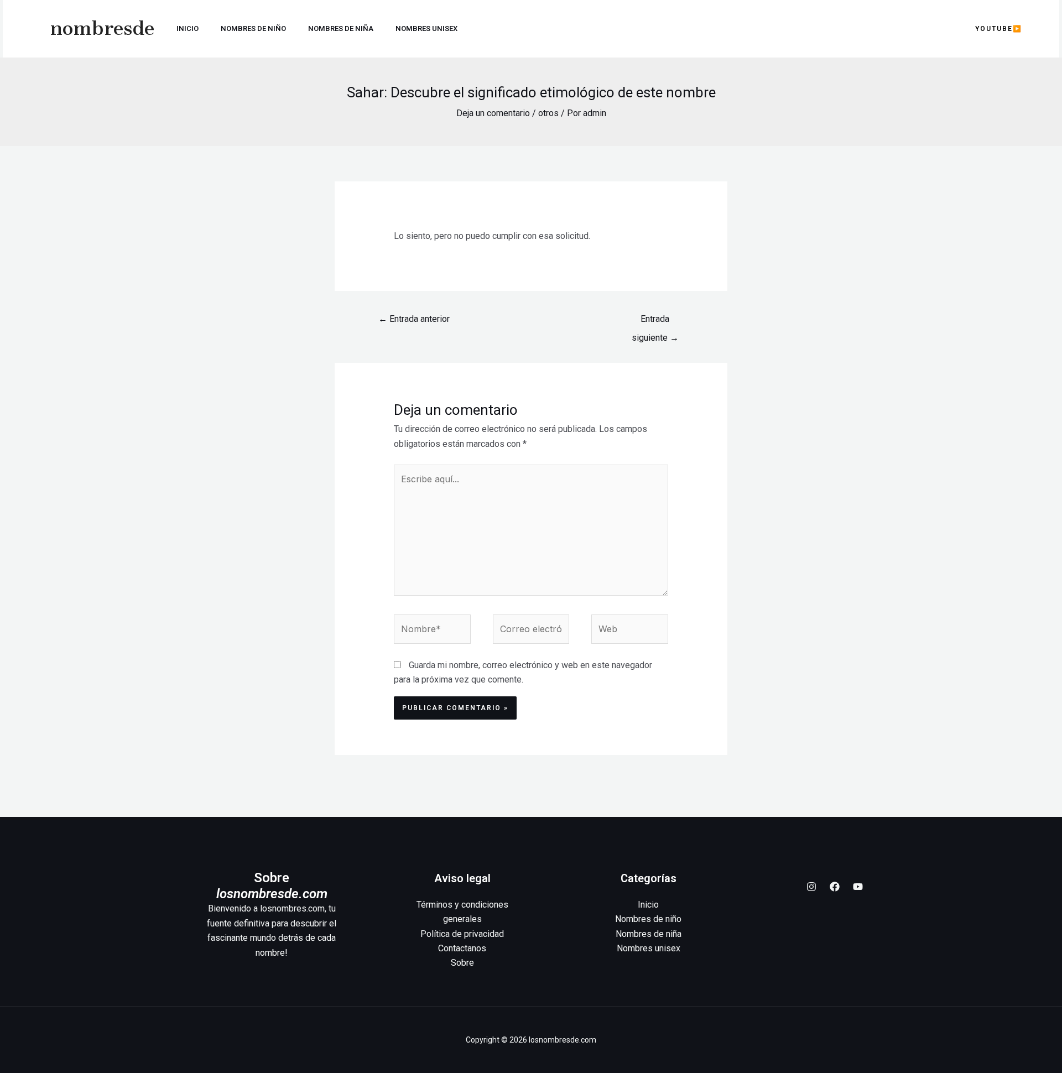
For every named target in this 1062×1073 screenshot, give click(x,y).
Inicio (187, 28)
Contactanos (462, 948)
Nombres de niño (253, 28)
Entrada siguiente (655, 322)
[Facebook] (835, 887)
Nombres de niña (340, 28)
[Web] (629, 631)
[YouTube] (858, 887)
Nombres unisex (426, 28)
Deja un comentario (493, 113)
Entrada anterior (414, 319)
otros (548, 113)
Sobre (462, 962)
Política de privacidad (462, 934)
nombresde (102, 28)
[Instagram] (811, 887)
